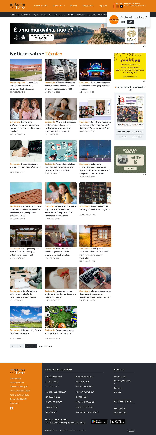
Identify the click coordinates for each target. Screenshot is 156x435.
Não (123, 21)
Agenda (103, 6)
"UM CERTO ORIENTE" (85, 407)
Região (35, 14)
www (124, 136)
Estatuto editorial (17, 382)
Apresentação (15, 378)
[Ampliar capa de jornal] (130, 112)
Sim (130, 21)
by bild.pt (130, 431)
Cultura (62, 14)
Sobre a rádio (41, 6)
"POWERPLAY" (81, 397)
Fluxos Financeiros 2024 (20, 391)
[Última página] (33, 346)
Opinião (117, 392)
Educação (91, 14)
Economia (81, 14)
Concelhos (14, 14)
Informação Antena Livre (122, 382)
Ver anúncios (119, 408)
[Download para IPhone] (117, 421)
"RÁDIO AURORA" (52, 387)
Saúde (43, 14)
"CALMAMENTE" (51, 407)
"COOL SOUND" (51, 381)
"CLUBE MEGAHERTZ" (53, 402)
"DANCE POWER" (82, 381)
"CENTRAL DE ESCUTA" (85, 376)
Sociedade (25, 14)
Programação (119, 376)
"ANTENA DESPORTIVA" (85, 392)
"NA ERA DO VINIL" (52, 397)
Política (71, 14)
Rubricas (117, 388)
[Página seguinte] (27, 346)
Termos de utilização (18, 399)
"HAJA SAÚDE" (51, 412)
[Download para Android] (99, 421)
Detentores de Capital (19, 387)
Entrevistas (102, 14)
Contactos (14, 403)
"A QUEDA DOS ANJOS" (85, 402)
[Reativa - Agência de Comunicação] (130, 66)
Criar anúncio (119, 412)
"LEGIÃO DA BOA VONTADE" (87, 412)
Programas (88, 6)
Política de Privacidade (19, 395)
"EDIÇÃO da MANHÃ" (53, 376)
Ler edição (138, 136)
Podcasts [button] (58, 6)
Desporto (53, 14)
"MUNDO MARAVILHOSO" (55, 392)
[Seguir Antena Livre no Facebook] (11, 409)
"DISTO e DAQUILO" (84, 387)
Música (73, 6)
